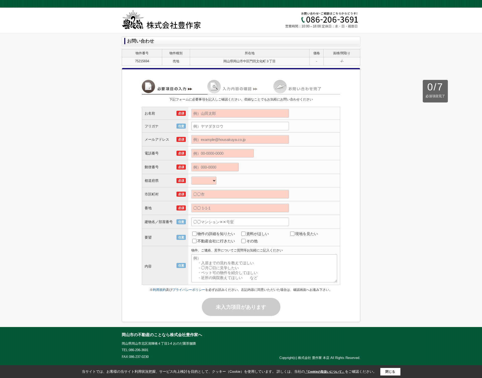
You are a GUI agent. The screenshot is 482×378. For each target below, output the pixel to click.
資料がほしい (257, 234)
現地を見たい (306, 234)
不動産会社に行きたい (216, 241)
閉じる (390, 371)
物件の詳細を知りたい (216, 234)
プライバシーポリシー (188, 290)
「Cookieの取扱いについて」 (325, 371)
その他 (252, 241)
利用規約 (159, 290)
